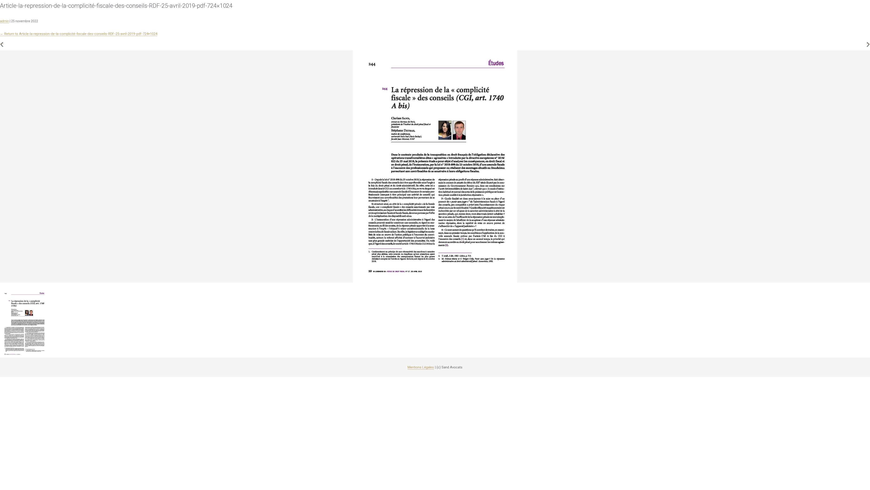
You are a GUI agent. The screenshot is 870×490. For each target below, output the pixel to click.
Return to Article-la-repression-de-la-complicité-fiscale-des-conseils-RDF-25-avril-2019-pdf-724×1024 (78, 34)
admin (4, 21)
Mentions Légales (421, 367)
